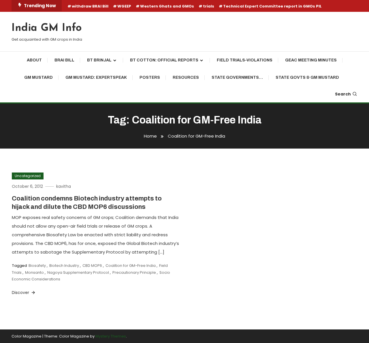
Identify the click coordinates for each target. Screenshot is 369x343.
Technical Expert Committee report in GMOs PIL (272, 6)
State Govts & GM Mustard (307, 77)
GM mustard (38, 77)
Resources (186, 77)
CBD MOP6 (92, 265)
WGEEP (124, 6)
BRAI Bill (64, 60)
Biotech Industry (64, 265)
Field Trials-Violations (244, 60)
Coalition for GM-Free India (131, 265)
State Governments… (237, 77)
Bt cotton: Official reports (164, 60)
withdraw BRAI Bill (90, 6)
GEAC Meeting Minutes (311, 60)
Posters (150, 77)
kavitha (63, 186)
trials (208, 6)
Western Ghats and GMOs (167, 6)
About (34, 60)
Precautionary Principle (134, 272)
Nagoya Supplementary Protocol (78, 272)
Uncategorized (28, 175)
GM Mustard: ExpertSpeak (96, 77)
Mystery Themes (110, 336)
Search (343, 94)
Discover (21, 292)
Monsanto (34, 272)
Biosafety (37, 265)
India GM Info (47, 28)
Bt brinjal (99, 60)
